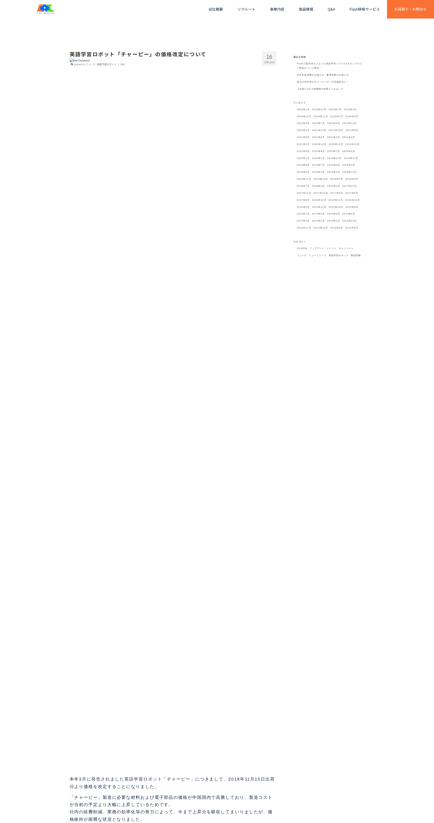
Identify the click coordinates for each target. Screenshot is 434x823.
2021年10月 (336, 130)
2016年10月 (352, 200)
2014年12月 (349, 221)
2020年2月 (303, 158)
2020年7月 (333, 151)
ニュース (90, 64)
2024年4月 (351, 116)
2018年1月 (333, 186)
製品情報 (356, 255)
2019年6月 (333, 165)
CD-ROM (302, 248)
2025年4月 (350, 109)
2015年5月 (333, 214)
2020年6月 (348, 151)
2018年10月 (321, 179)
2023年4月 (333, 123)
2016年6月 (303, 207)
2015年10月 (336, 207)
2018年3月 (318, 186)
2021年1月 (303, 144)
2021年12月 (319, 130)
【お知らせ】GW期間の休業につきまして (320, 89)
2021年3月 (333, 137)
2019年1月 (333, 172)
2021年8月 (303, 137)
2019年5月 (348, 165)
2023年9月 (303, 123)
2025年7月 (335, 109)
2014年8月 (351, 228)
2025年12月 (319, 109)
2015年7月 (303, 214)
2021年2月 (348, 137)
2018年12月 (349, 172)
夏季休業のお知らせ (337, 75)
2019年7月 (318, 165)
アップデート (316, 248)
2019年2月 (318, 172)
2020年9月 (303, 151)
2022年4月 (303, 130)
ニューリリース (317, 255)
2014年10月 (321, 228)
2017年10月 (321, 193)
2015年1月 (333, 221)
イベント (332, 248)
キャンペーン (346, 248)
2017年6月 (303, 200)
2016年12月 (319, 200)
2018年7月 (303, 186)
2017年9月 (336, 193)
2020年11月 (336, 144)
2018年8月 (351, 179)
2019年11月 (351, 158)
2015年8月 (351, 207)
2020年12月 (319, 144)
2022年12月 (349, 123)
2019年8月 (303, 165)
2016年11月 (336, 200)
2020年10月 (352, 144)
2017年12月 (349, 186)
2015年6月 (318, 214)
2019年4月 (303, 172)
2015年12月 (319, 207)
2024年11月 (321, 116)
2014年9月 (336, 228)
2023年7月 (318, 123)
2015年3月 (303, 221)
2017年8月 (351, 193)
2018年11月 (304, 179)
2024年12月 (304, 116)
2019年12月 (334, 158)
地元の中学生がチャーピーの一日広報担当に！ (323, 82)
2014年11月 (304, 228)
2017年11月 (304, 193)
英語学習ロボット (107, 64)
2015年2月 (318, 221)
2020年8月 (318, 151)
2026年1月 (303, 109)
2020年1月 (318, 158)
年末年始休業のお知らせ (310, 75)
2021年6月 (318, 137)
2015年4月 (348, 214)
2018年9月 (336, 179)
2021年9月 (351, 130)
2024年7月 (336, 116)
